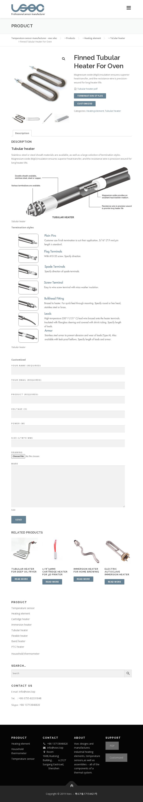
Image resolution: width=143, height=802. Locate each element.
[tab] (22, 133)
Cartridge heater (20, 619)
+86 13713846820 (30, 704)
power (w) (18, 423)
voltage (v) (19, 409)
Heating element (95, 110)
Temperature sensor (23, 608)
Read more (21, 579)
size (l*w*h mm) (22, 438)
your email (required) (26, 380)
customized (84, 103)
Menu (129, 7)
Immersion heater (21, 624)
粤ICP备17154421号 (86, 793)
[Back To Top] (71, 785)
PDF (112, 745)
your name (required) (26, 365)
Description (22, 133)
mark (14, 486)
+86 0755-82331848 (30, 698)
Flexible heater (19, 635)
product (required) (24, 394)
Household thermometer (25, 653)
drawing (17, 452)
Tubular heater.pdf (87, 88)
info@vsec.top (27, 691)
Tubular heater (113, 110)
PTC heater (17, 646)
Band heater (18, 641)
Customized (116, 757)
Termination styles (90, 95)
